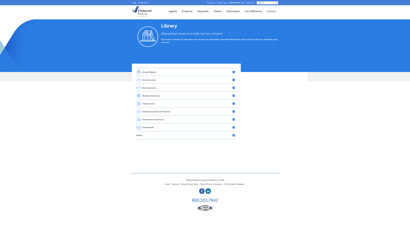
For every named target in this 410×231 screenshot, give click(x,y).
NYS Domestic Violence (234, 184)
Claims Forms (148, 103)
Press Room (143, 2)
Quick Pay (251, 2)
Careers (271, 11)
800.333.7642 (205, 200)
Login (237, 2)
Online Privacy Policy (189, 184)
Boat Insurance (149, 87)
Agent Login (222, 2)
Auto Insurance (149, 79)
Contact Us (211, 2)
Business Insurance (151, 95)
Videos (139, 135)
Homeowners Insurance (153, 119)
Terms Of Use (206, 184)
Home (167, 184)
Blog (134, 2)
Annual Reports (149, 72)
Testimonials (148, 127)
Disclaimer (217, 184)
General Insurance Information (156, 111)
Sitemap (175, 184)
